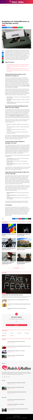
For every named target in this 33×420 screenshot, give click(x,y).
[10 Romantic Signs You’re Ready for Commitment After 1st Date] (9, 256)
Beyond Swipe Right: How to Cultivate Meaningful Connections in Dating (19, 346)
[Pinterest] (3, 58)
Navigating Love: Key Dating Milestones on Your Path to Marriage (9, 249)
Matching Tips (9, 356)
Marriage (3, 25)
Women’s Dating (9, 347)
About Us (10, 417)
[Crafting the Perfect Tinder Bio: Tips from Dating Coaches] (4, 309)
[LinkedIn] (3, 56)
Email (16, 321)
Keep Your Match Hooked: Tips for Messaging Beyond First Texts (18, 299)
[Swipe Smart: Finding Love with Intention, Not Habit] (4, 356)
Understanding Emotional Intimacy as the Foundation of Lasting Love (18, 64)
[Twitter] (3, 54)
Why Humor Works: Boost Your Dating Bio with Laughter (16, 382)
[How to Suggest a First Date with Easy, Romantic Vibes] (4, 400)
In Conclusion (9, 71)
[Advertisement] (16, 13)
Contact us (14, 417)
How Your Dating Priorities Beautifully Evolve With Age (16, 341)
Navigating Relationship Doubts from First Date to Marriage (23, 263)
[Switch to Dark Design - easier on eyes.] (30, 1)
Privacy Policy (19, 417)
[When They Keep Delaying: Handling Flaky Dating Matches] (4, 393)
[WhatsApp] (3, 60)
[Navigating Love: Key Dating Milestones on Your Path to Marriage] (9, 242)
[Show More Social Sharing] (24, 27)
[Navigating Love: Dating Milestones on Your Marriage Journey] (16, 38)
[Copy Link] (3, 62)
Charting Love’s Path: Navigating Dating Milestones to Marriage (24, 249)
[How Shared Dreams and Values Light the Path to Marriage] (24, 228)
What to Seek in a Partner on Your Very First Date (8, 235)
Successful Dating (9, 405)
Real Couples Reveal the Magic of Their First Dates (15, 404)
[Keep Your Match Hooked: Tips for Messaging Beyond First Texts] (4, 300)
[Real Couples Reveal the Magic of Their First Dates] (4, 405)
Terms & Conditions (24, 417)
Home (8, 417)
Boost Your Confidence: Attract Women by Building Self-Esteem (17, 408)
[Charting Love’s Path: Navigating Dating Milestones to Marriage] (24, 242)
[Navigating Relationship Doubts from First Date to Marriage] (24, 256)
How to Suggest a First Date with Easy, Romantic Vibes (16, 399)
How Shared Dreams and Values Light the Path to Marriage (23, 235)
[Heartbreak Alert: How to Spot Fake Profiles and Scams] (16, 284)
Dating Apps (4, 293)
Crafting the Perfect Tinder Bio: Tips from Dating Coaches (16, 308)
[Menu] (2, 1)
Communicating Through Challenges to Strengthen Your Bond (17, 68)
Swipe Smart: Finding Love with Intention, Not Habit (15, 355)
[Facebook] (3, 52)
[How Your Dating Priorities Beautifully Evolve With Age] (4, 342)
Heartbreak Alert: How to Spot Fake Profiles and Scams (12, 294)
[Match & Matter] (16, 2)
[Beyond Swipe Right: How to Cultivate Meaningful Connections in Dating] (4, 347)
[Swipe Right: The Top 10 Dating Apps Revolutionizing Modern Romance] (4, 305)
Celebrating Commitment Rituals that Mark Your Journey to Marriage (18, 70)
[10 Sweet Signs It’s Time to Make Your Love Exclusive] (4, 351)
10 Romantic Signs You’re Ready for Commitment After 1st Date (8, 263)
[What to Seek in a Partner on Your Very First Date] (9, 228)
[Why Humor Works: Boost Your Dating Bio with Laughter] (4, 383)
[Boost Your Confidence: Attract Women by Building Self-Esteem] (4, 410)
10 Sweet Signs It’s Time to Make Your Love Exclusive (16, 350)
